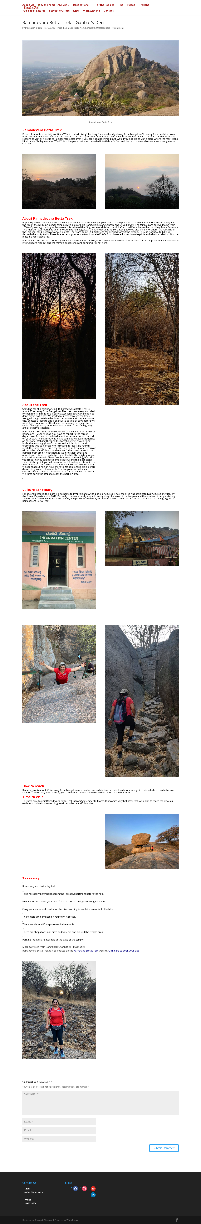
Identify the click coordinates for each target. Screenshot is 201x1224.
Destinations (81, 5)
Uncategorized (103, 27)
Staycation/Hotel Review (64, 11)
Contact (109, 11)
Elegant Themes (43, 1220)
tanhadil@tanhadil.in (33, 1192)
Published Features (33, 11)
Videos (131, 5)
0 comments (118, 27)
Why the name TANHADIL (53, 5)
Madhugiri (79, 946)
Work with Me (91, 11)
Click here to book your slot (123, 950)
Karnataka (68, 27)
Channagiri (64, 946)
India (59, 27)
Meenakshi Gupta (33, 27)
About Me (28, 5)
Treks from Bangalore (84, 27)
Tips (120, 5)
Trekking (144, 5)
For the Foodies (104, 5)
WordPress (72, 1220)
